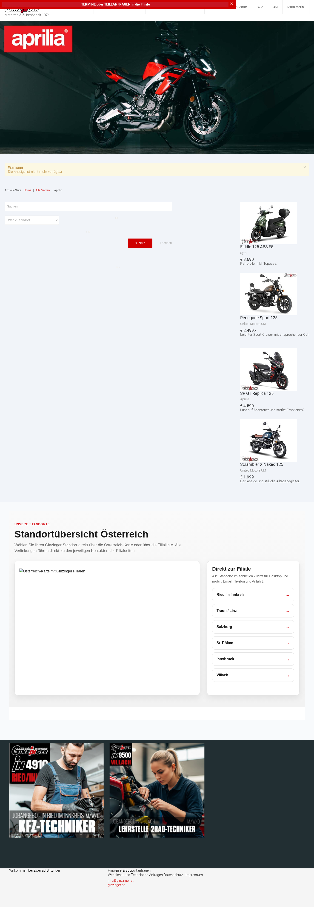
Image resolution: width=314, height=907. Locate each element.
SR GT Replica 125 (257, 393)
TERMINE (88, 4)
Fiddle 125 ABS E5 (256, 246)
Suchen (140, 243)
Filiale (145, 4)
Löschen (166, 243)
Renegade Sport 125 (258, 317)
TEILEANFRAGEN (117, 4)
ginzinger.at (116, 885)
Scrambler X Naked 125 (261, 464)
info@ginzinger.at (121, 881)
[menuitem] (239, 7)
